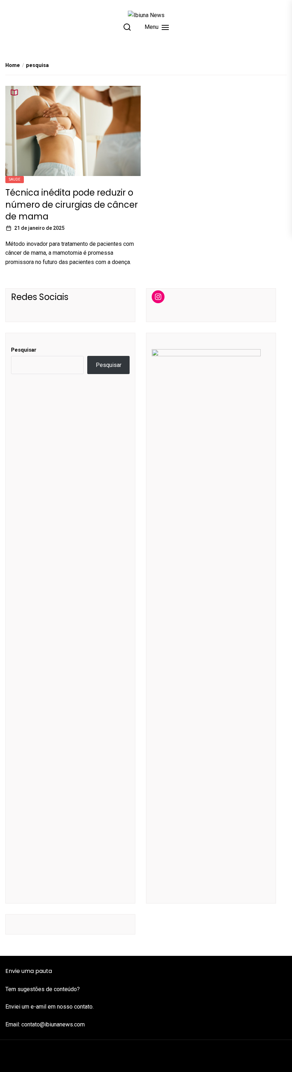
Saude (14, 179)
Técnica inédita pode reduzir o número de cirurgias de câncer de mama (71, 204)
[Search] (127, 27)
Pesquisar (23, 350)
